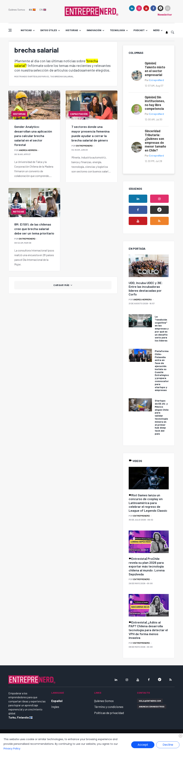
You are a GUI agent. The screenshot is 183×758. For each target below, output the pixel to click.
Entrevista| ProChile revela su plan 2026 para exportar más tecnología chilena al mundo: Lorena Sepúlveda (147, 566)
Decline (168, 745)
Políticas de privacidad (109, 713)
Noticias (26, 30)
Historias (72, 30)
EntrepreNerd (84, 145)
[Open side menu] (10, 30)
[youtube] (146, 8)
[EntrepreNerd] (91, 11)
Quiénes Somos (16, 9)
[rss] (159, 221)
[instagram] (139, 8)
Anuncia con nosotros (151, 706)
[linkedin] (132, 8)
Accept (143, 745)
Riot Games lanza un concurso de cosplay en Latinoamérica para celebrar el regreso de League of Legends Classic (148, 502)
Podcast (139, 30)
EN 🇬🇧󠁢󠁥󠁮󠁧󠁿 (42, 9)
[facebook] (153, 8)
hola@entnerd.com (150, 701)
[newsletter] (167, 8)
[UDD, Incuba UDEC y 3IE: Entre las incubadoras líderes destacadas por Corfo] (149, 266)
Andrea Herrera (28, 150)
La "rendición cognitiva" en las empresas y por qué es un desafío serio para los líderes (162, 328)
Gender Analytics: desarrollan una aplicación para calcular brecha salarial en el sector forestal (33, 136)
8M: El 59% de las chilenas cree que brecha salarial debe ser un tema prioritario (34, 228)
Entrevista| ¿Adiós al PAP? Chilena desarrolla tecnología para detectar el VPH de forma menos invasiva (148, 630)
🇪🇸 (32, 9)
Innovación (94, 30)
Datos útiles (48, 30)
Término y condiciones (108, 706)
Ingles (55, 706)
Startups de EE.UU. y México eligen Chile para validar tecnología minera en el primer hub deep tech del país (162, 417)
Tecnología (117, 30)
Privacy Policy (12, 748)
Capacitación (79, 113)
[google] (160, 8)
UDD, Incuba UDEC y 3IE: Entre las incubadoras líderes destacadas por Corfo (146, 288)
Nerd (156, 30)
